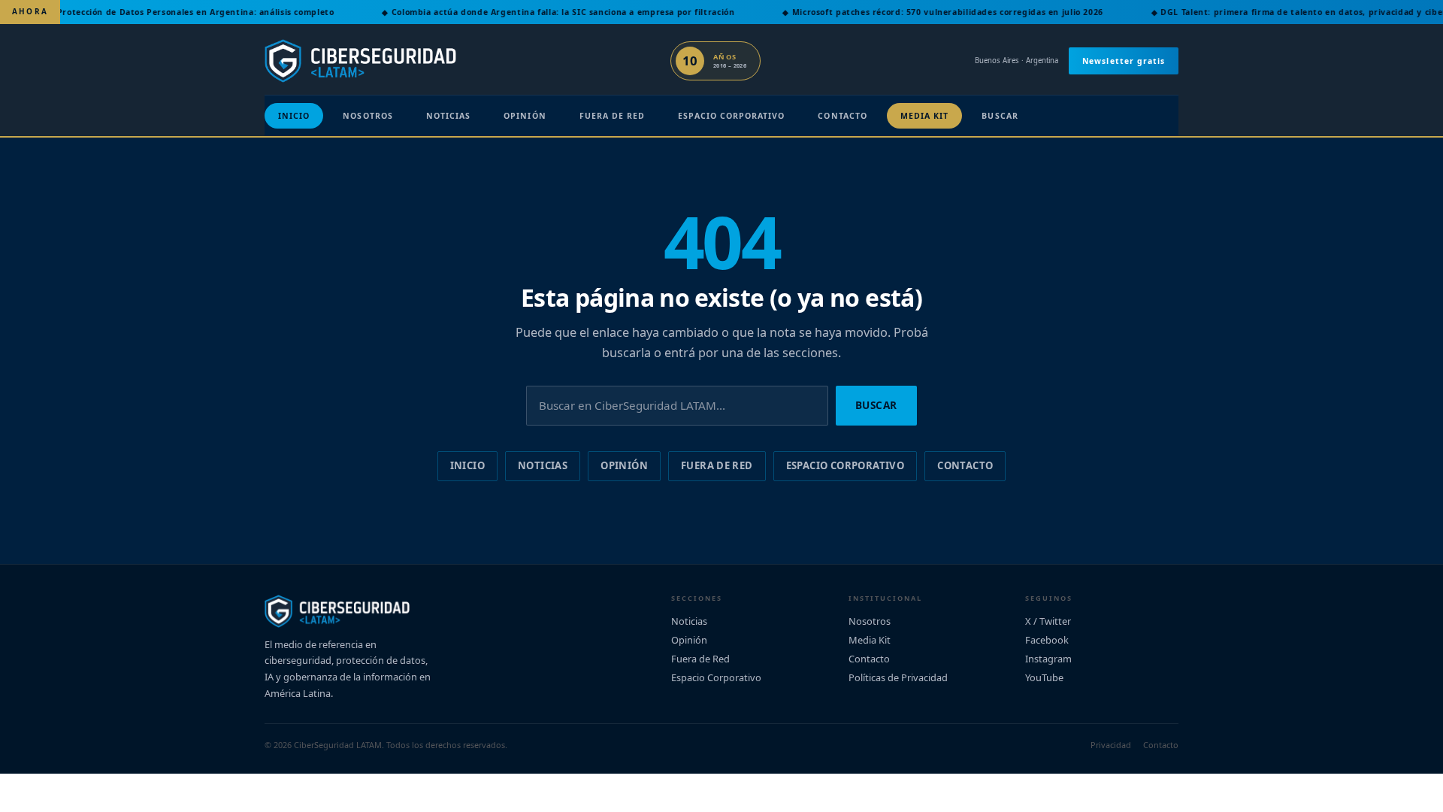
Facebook (1047, 640)
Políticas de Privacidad (898, 677)
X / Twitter (1048, 621)
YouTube (1044, 677)
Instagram (1048, 658)
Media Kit (924, 116)
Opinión (525, 116)
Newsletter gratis (1123, 61)
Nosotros (367, 116)
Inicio (294, 116)
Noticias (448, 116)
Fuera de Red (612, 116)
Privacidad (1111, 744)
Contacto (842, 116)
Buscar (1000, 116)
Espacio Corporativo (731, 116)
